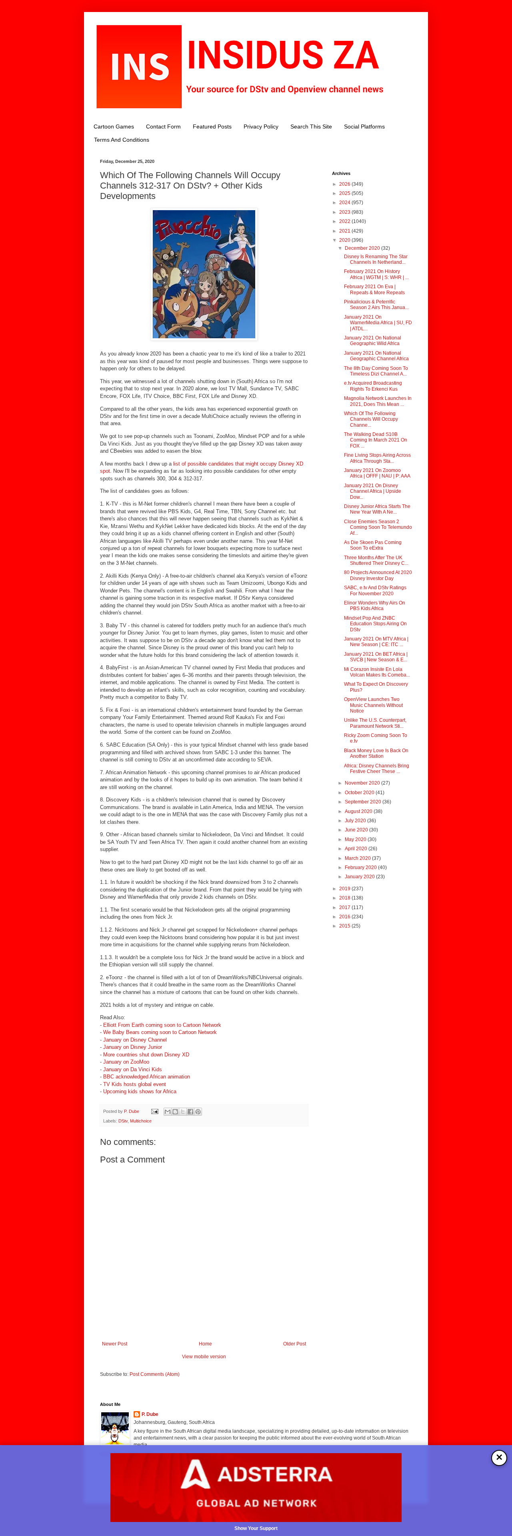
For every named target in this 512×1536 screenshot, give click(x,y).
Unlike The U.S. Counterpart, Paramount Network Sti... (375, 723)
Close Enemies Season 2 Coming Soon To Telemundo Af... (378, 527)
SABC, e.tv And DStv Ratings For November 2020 (375, 590)
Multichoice (141, 1120)
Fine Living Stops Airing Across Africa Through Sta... (377, 458)
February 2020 (361, 867)
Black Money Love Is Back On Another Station (376, 753)
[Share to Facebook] (190, 1112)
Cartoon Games (114, 126)
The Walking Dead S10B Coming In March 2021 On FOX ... (375, 440)
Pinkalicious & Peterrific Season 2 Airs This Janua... (376, 304)
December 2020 (363, 248)
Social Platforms (364, 126)
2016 (345, 917)
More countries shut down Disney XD (146, 1055)
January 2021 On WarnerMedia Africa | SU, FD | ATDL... (378, 322)
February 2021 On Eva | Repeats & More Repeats (374, 289)
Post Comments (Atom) (155, 1374)
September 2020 (363, 802)
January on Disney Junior (132, 1047)
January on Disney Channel (135, 1040)
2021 (345, 231)
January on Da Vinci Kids (132, 1069)
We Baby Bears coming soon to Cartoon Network (160, 1032)
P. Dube (150, 1414)
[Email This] (168, 1112)
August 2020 (359, 811)
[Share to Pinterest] (198, 1112)
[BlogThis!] (175, 1112)
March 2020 (358, 858)
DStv (123, 1120)
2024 (345, 202)
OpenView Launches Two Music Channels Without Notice (373, 705)
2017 (345, 907)
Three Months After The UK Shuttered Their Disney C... (376, 560)
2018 (345, 898)
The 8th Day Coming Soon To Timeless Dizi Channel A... (376, 371)
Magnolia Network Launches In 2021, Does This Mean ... (378, 401)
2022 (345, 221)
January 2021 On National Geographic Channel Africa (376, 355)
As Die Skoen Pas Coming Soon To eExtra (373, 545)
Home (205, 1344)
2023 (345, 212)
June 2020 (357, 830)
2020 (345, 240)
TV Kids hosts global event (134, 1084)
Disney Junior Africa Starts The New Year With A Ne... (377, 509)
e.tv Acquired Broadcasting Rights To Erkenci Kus (373, 386)
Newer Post (114, 1344)
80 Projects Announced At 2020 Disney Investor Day (378, 575)
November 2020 (363, 783)
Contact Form (163, 126)
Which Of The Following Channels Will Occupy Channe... (371, 419)
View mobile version (204, 1356)
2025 (345, 193)
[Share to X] (183, 1112)
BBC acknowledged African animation (146, 1077)
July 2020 (356, 820)
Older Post (294, 1344)
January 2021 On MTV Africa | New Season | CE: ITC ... (376, 641)
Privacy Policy (261, 126)
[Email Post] (154, 1111)
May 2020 (356, 839)
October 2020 (360, 792)
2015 (345, 926)
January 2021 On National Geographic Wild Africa (372, 340)
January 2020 (360, 876)
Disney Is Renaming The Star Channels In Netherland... (376, 259)
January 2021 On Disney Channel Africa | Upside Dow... (372, 491)
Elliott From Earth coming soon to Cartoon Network (162, 1025)
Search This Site (311, 126)
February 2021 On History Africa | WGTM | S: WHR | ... (376, 274)
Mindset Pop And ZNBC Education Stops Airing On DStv (375, 623)
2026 (345, 184)
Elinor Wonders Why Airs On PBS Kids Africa (374, 605)
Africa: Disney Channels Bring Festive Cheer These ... (376, 768)
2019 (345, 888)
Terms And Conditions (121, 140)
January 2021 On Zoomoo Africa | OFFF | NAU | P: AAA (377, 473)
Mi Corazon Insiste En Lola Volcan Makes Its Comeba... (377, 672)
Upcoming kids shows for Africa (139, 1091)
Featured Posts (212, 126)
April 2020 (356, 848)
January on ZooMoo (126, 1062)
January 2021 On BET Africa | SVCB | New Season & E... (376, 657)
